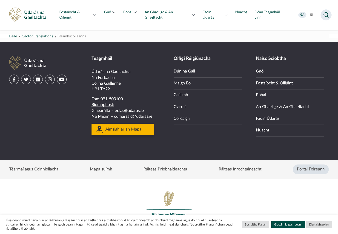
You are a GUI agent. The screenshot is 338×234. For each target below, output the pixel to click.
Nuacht (262, 130)
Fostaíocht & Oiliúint (274, 83)
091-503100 (111, 99)
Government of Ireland (169, 205)
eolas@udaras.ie (129, 111)
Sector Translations (37, 36)
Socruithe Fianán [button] (255, 224)
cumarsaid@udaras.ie (133, 116)
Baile (13, 36)
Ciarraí (180, 107)
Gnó (260, 71)
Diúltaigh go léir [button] (319, 224)
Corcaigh (182, 119)
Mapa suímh (101, 169)
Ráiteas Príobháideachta (165, 169)
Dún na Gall (184, 71)
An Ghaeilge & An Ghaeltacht (282, 107)
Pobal (261, 95)
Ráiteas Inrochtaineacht (240, 169)
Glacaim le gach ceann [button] (288, 224)
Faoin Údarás (268, 119)
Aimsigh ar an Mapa (123, 129)
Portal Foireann (311, 169)
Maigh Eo (182, 83)
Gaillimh (181, 95)
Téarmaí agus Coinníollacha (33, 169)
